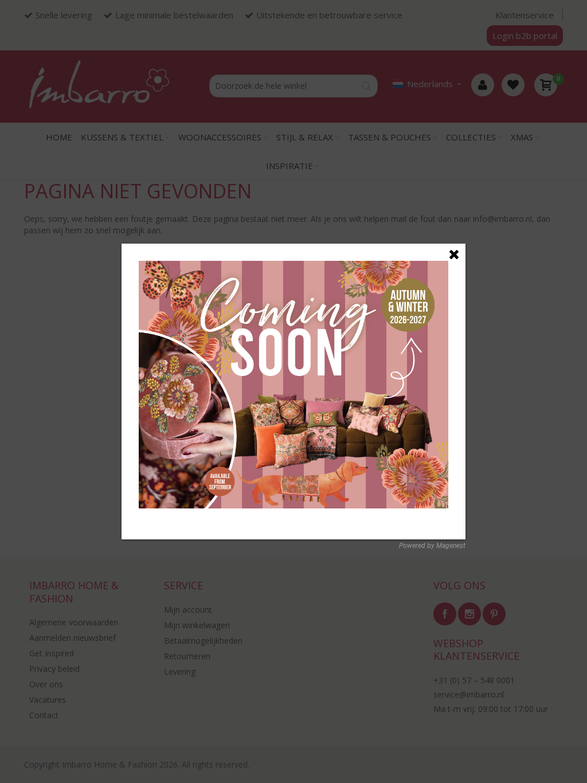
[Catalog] (293, 266)
